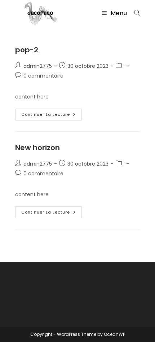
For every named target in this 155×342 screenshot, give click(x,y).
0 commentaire (43, 75)
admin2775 (37, 66)
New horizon (37, 147)
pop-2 (26, 50)
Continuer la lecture (51, 115)
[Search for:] (134, 13)
